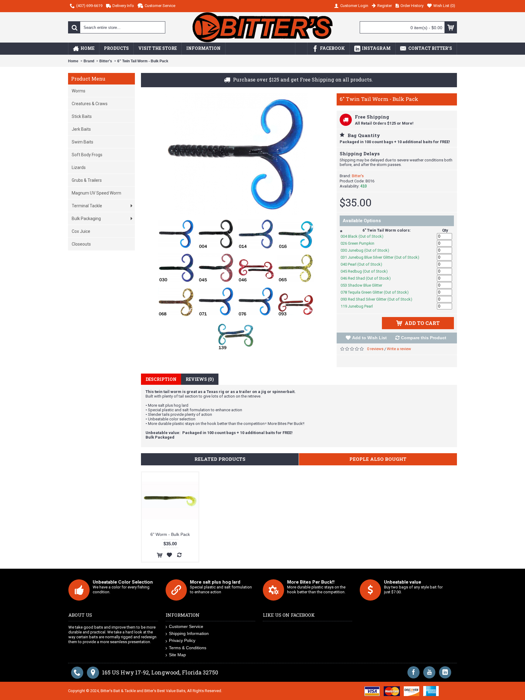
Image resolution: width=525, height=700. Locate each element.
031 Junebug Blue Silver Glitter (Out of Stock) (383, 257)
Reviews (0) (200, 379)
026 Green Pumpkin (361, 243)
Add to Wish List (369, 337)
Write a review (399, 349)
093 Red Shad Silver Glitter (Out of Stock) (380, 299)
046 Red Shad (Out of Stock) (369, 278)
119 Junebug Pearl (360, 306)
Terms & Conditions (187, 647)
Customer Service (186, 626)
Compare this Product (423, 337)
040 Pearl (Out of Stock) (365, 264)
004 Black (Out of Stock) (365, 236)
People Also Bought (378, 459)
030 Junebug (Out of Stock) (368, 250)
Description (161, 379)
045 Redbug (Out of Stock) (367, 271)
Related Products (219, 459)
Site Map (177, 654)
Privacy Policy (182, 640)
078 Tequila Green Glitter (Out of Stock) (378, 292)
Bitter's (358, 176)
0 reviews (375, 349)
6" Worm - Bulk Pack (170, 534)
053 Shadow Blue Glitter (365, 285)
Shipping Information (189, 633)
